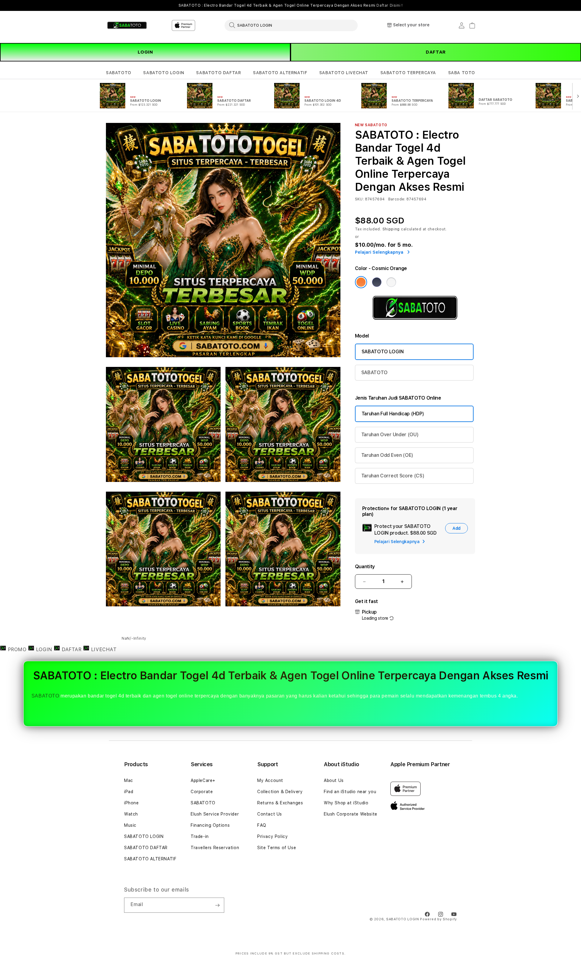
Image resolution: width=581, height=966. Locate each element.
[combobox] (291, 25)
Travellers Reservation (215, 847)
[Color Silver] (391, 282)
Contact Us (269, 814)
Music (130, 825)
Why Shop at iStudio (346, 802)
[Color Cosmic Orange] (361, 282)
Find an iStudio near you (350, 791)
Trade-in (200, 836)
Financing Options (210, 825)
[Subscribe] (217, 905)
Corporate (202, 791)
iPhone (131, 802)
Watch (131, 814)
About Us (334, 780)
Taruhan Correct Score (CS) (393, 476)
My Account (270, 780)
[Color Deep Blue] (377, 282)
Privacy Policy (272, 836)
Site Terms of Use (276, 847)
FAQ (261, 825)
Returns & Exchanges (280, 802)
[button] (118, 72)
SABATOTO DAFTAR (218, 72)
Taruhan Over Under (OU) (390, 434)
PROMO (17, 649)
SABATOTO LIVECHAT (343, 72)
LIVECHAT (103, 649)
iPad (128, 791)
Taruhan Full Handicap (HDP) (393, 414)
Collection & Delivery (280, 791)
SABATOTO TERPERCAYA (408, 72)
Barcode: (396, 199)
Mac (128, 780)
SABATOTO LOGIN (163, 72)
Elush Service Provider (215, 814)
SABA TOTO (461, 72)
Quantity (365, 566)
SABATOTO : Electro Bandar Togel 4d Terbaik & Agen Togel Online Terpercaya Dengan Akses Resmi (291, 5)
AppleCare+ (203, 780)
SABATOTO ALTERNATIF (280, 72)
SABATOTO (118, 72)
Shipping (391, 229)
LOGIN (145, 52)
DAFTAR (436, 52)
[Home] (127, 25)
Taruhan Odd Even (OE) (387, 455)
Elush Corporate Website (350, 814)
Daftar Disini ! (389, 5)
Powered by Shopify (438, 919)
